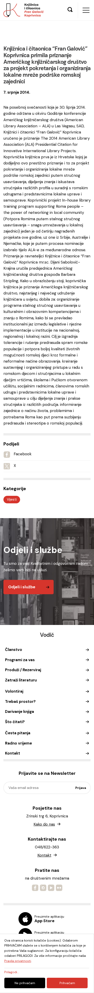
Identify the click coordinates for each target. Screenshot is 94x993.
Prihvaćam (67, 983)
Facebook (22, 453)
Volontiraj (14, 691)
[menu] (86, 10)
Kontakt (12, 753)
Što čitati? (15, 721)
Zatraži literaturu (21, 680)
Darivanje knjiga (19, 711)
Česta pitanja (17, 732)
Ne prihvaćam (25, 983)
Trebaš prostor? (20, 701)
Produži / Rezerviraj (23, 669)
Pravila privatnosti (17, 961)
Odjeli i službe (21, 587)
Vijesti (12, 499)
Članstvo (13, 649)
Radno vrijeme (18, 743)
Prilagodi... (11, 972)
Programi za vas (20, 659)
